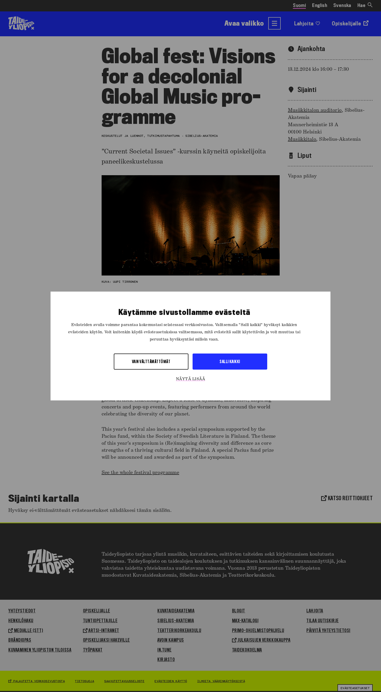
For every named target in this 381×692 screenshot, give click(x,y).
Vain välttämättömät (151, 361)
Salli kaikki (230, 361)
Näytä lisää (190, 379)
